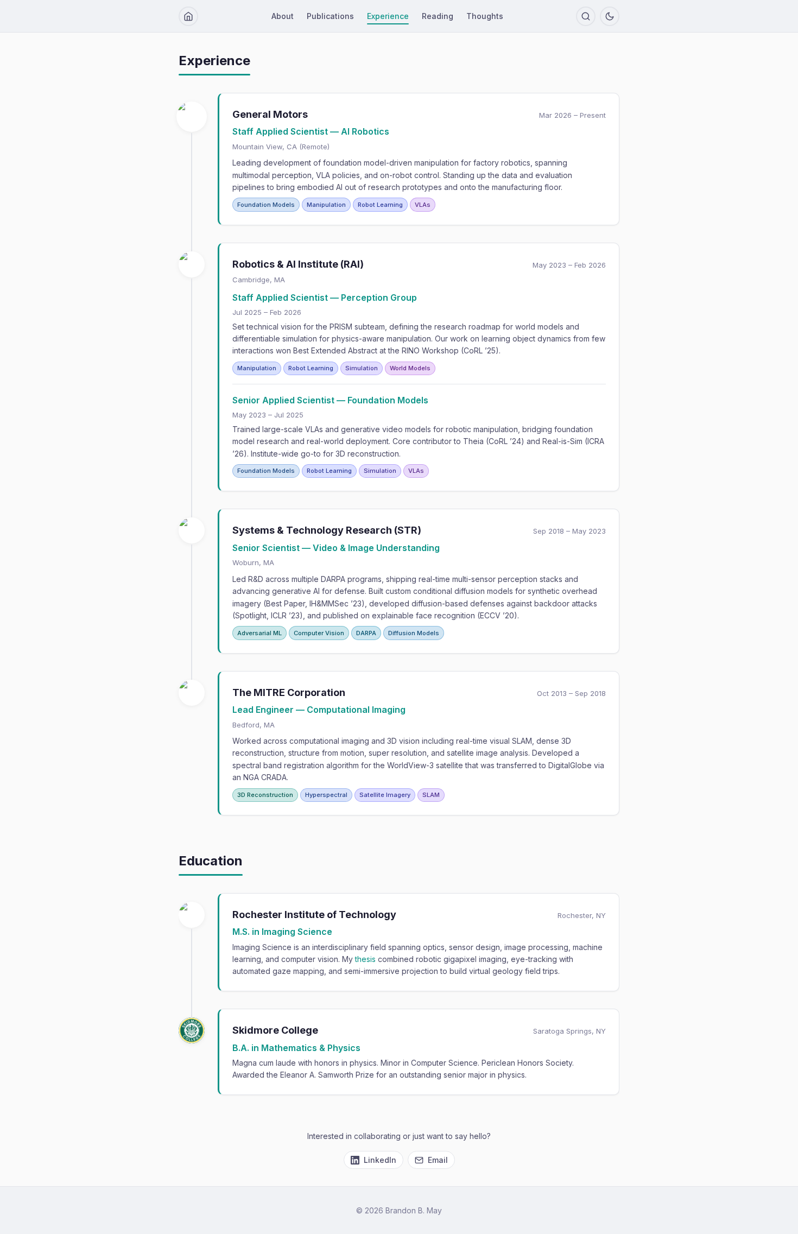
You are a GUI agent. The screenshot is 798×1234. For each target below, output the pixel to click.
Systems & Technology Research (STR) (326, 530)
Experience (388, 16)
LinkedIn (380, 1160)
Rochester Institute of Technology (314, 914)
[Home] (188, 16)
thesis (365, 959)
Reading (437, 16)
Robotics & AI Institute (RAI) (298, 264)
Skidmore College (275, 1030)
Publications (330, 16)
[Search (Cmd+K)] (586, 16)
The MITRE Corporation (288, 692)
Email (438, 1160)
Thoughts (484, 16)
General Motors (270, 114)
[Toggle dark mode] (609, 16)
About (282, 16)
